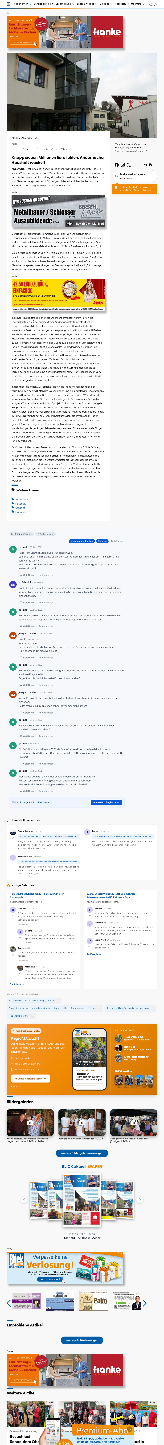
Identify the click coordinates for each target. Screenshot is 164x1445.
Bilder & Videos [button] (85, 4)
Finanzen (20, 512)
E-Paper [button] (105, 4)
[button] (9, 1303)
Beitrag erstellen (43, 4)
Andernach (22, 499)
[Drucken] (150, 165)
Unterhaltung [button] (64, 4)
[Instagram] (123, 165)
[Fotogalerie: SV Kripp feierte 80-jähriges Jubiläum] (133, 1122)
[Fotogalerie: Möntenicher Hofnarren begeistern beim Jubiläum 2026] (30, 1122)
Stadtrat (20, 508)
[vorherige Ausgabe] (24, 1200)
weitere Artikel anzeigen (82, 1340)
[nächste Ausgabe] (139, 1200)
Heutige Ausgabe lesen (28, 1078)
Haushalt (20, 504)
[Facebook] (117, 165)
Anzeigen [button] (120, 4)
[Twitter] (129, 165)
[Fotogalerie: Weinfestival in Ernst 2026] (81, 1122)
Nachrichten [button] (21, 4)
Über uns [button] (136, 4)
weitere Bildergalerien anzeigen (82, 1153)
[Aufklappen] (129, 1429)
